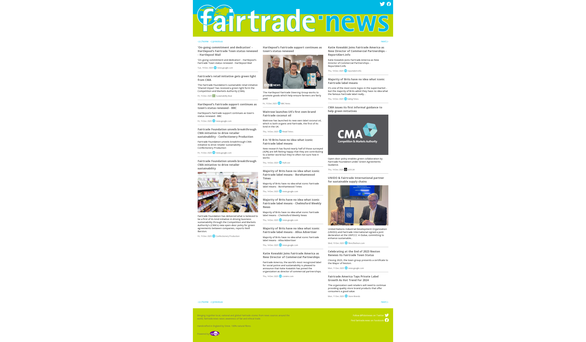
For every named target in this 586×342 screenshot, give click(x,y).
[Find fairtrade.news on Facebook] (389, 5)
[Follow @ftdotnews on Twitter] (383, 5)
